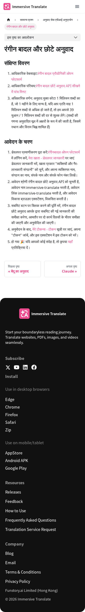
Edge (9, 399)
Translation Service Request (30, 529)
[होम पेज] (8, 20)
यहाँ (70, 241)
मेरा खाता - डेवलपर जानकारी (46, 158)
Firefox (11, 414)
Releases (13, 492)
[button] (77, 6)
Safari (10, 422)
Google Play (16, 468)
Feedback (14, 501)
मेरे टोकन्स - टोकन (44, 229)
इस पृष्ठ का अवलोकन (20, 37)
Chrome (12, 407)
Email (10, 562)
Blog (9, 553)
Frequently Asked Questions (30, 520)
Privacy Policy (17, 581)
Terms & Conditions (23, 572)
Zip (8, 429)
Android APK (16, 460)
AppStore (13, 453)
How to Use (15, 510)
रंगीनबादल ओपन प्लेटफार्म (64, 152)
